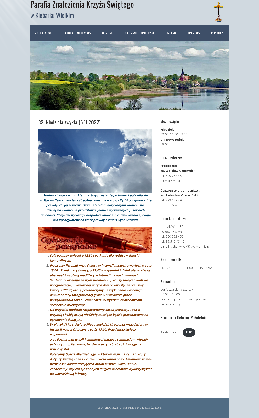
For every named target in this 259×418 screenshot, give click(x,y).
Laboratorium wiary (77, 33)
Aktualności (44, 33)
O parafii (108, 33)
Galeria (171, 33)
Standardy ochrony (170, 332)
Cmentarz (194, 33)
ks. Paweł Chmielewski (140, 33)
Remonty (217, 33)
